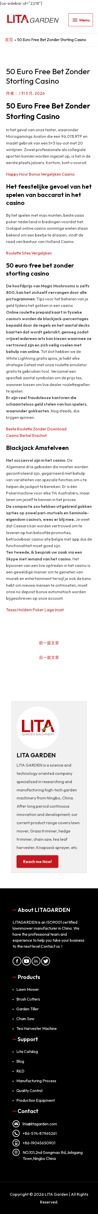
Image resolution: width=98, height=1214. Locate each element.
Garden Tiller (27, 1008)
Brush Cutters (28, 999)
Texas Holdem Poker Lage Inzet (35, 609)
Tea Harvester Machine (36, 1028)
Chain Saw (25, 1018)
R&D (20, 1070)
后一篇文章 (49, 657)
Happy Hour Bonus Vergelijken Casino (40, 174)
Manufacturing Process (36, 1080)
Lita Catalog (27, 1051)
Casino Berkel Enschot (26, 435)
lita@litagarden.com (40, 1123)
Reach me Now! (37, 861)
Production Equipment (35, 1100)
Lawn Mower (27, 989)
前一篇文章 (49, 642)
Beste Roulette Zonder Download (36, 428)
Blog (20, 1061)
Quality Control (29, 1090)
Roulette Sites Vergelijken (29, 253)
